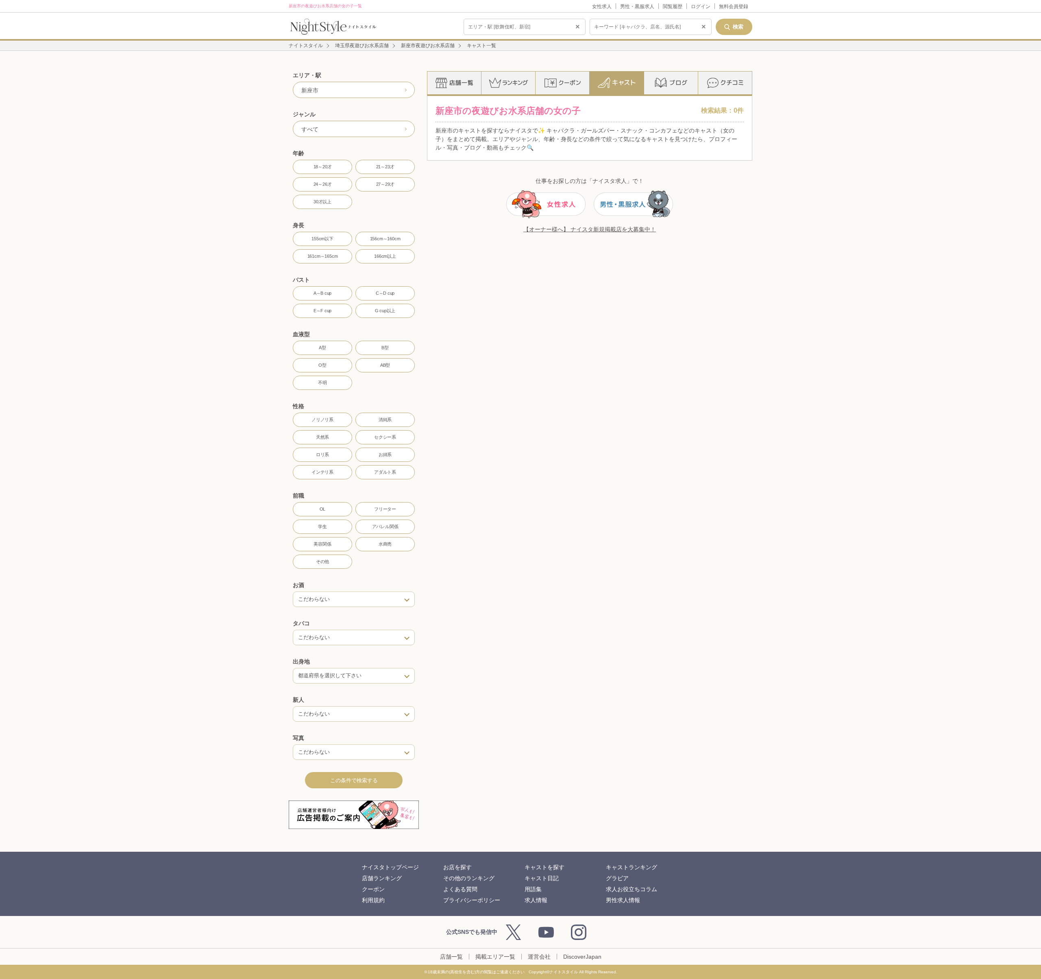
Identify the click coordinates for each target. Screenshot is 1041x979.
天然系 (322, 437)
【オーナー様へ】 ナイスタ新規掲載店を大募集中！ (589, 229)
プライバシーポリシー (471, 900)
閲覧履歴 (672, 6)
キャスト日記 (542, 878)
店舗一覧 (451, 956)
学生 (322, 526)
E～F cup (322, 310)
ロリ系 (322, 454)
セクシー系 (385, 437)
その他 (322, 561)
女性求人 (602, 6)
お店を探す (457, 867)
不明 (322, 382)
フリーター (385, 509)
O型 (322, 365)
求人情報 (536, 900)
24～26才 (323, 184)
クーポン (373, 889)
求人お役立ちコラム (631, 889)
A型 (322, 347)
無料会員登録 (733, 6)
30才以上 (322, 201)
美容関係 (322, 544)
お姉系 (385, 454)
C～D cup (385, 293)
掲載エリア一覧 (495, 956)
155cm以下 (322, 238)
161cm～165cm (322, 256)
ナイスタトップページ (390, 867)
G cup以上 (385, 310)
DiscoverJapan (582, 956)
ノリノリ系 (322, 419)
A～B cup (322, 293)
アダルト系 (385, 472)
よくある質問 (460, 889)
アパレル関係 (385, 526)
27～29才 (385, 184)
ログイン (700, 6)
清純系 (385, 419)
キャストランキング (631, 867)
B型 (385, 347)
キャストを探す (544, 867)
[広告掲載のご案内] (354, 815)
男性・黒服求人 (637, 6)
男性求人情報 (623, 900)
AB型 (385, 365)
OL (323, 509)
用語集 (533, 889)
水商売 (385, 544)
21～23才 (385, 166)
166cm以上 (385, 256)
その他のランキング (468, 878)
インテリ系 (322, 472)
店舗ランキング (382, 878)
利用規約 (373, 900)
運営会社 (539, 956)
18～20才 (323, 166)
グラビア (617, 878)
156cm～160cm (385, 238)
